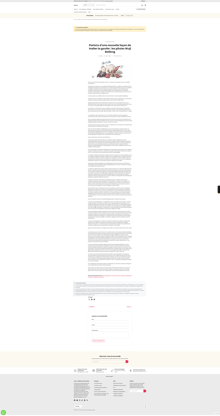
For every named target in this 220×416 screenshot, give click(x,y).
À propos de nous (98, 383)
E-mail (93, 324)
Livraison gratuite (109, 1)
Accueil (75, 19)
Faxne (78, 409)
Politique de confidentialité (119, 391)
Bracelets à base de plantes (80, 12)
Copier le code (130, 15)
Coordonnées (97, 389)
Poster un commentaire (98, 340)
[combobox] (109, 5)
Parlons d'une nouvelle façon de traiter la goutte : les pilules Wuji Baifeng (94, 19)
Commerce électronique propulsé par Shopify (87, 409)
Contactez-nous (98, 385)
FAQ (114, 387)
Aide (89, 12)
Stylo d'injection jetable (98, 9)
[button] (145, 5)
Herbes (117, 9)
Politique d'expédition (118, 393)
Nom (93, 319)
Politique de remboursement (119, 385)
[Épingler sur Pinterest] (94, 299)
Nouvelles (79, 19)
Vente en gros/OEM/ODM (100, 391)
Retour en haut (109, 376)
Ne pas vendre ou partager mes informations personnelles (101, 394)
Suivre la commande (117, 383)
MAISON (75, 9)
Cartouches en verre (115, 275)
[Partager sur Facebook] (92, 299)
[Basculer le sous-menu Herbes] (120, 9)
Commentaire (95, 330)
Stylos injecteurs (106, 275)
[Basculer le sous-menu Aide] (91, 12)
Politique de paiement (118, 389)
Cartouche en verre (109, 9)
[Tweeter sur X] (89, 299)
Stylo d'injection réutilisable (85, 9)
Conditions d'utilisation (118, 395)
